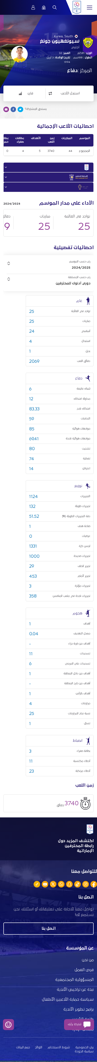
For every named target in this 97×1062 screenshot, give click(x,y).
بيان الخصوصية (84, 1047)
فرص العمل (84, 970)
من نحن (88, 960)
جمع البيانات (23, 1047)
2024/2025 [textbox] (81, 267)
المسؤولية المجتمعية (74, 980)
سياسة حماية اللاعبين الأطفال (68, 999)
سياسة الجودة (84, 1051)
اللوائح (38, 1047)
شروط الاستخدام (59, 1047)
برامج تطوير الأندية (78, 1009)
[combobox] (48, 267)
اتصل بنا (48, 928)
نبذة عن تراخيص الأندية (75, 989)
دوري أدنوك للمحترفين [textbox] (73, 283)
